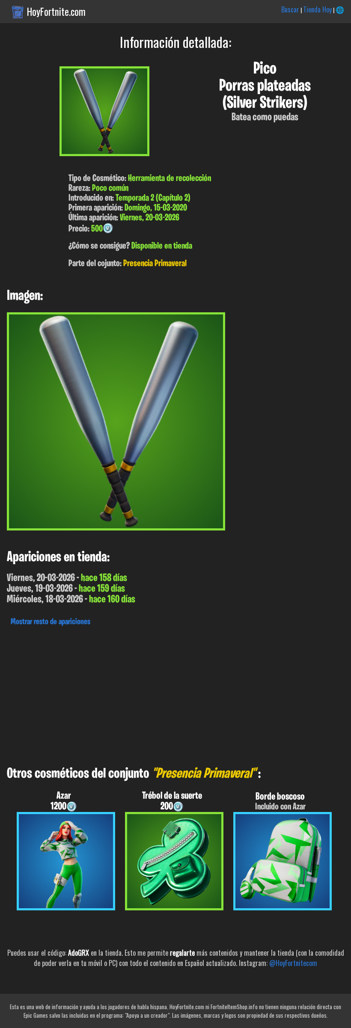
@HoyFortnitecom (293, 963)
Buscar (290, 9)
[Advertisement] (175, 694)
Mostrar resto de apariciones (50, 622)
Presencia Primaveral (155, 264)
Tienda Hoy (317, 9)
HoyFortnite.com (56, 11)
